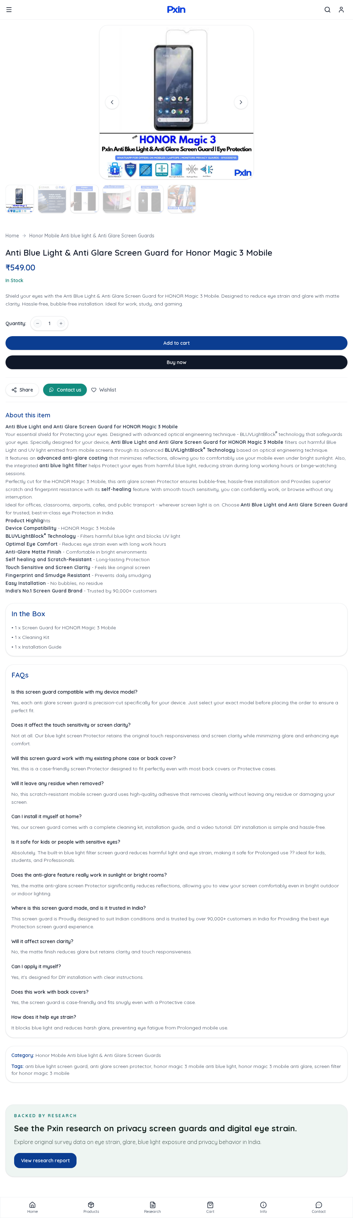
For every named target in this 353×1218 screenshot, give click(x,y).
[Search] (327, 9)
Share (26, 390)
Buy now (176, 362)
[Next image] (241, 102)
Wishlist (107, 390)
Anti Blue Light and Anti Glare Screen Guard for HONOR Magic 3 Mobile (197, 442)
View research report (45, 1160)
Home (12, 236)
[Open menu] (9, 9)
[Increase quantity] (61, 323)
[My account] (341, 9)
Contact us (69, 390)
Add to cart (176, 343)
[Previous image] (112, 102)
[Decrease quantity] (37, 323)
